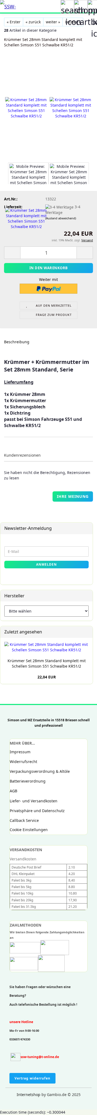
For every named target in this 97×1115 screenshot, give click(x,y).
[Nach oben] (15, 1107)
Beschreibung (16, 341)
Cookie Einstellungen (29, 829)
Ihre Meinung (73, 496)
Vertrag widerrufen (32, 1078)
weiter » (53, 21)
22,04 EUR (46, 677)
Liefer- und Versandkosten (33, 800)
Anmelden (46, 564)
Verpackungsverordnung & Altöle (40, 771)
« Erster (13, 21)
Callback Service (24, 820)
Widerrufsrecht (23, 761)
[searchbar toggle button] (67, 7)
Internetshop (28, 1094)
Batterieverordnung (28, 781)
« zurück (33, 21)
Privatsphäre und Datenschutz (37, 810)
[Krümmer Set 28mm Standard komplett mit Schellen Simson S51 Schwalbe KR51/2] (26, 108)
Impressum (20, 751)
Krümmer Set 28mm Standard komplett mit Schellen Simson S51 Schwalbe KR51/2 (47, 663)
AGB (13, 790)
